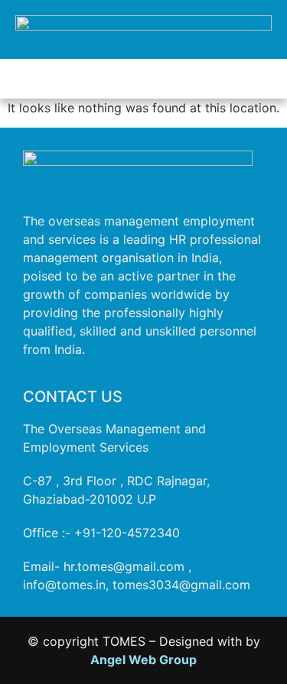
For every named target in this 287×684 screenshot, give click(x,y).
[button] (144, 79)
